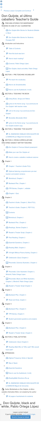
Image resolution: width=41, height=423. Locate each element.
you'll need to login (29, 414)
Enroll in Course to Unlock (20, 417)
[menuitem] (1, 5)
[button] (1, 2)
